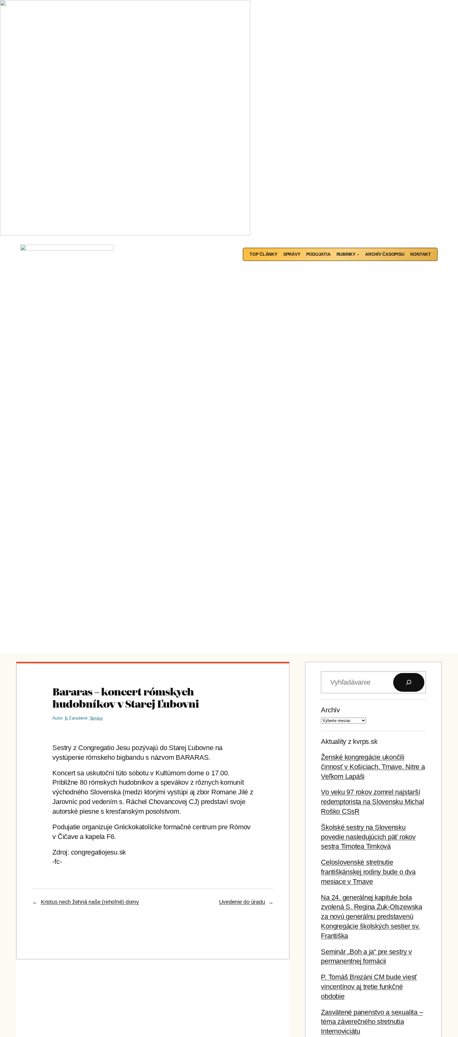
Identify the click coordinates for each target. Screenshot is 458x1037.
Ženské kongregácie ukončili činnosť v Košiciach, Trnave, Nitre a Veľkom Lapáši (373, 766)
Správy (96, 717)
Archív (330, 710)
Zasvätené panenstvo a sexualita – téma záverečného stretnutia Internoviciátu (372, 1021)
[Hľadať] (408, 682)
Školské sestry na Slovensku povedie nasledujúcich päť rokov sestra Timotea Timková (368, 836)
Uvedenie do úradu (242, 902)
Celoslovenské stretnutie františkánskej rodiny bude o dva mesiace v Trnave (368, 871)
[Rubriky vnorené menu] (358, 254)
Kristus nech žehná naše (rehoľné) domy (90, 902)
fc (66, 717)
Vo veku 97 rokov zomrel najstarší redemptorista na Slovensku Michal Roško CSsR (372, 801)
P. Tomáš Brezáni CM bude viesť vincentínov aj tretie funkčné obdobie (369, 986)
